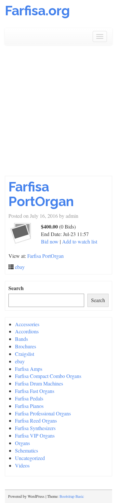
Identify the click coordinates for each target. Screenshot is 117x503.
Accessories (27, 324)
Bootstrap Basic (71, 496)
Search (16, 288)
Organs (22, 443)
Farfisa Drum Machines (39, 383)
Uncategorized (30, 457)
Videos (22, 465)
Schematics (26, 450)
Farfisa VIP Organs (35, 435)
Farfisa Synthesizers (35, 428)
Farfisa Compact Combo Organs (48, 375)
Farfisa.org (37, 11)
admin (72, 215)
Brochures (25, 346)
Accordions (27, 331)
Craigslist (24, 353)
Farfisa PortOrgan (41, 194)
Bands (21, 338)
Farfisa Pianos (29, 405)
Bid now (49, 241)
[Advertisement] (58, 114)
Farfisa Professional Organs (43, 413)
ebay (20, 266)
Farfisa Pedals (29, 398)
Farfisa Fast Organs (34, 390)
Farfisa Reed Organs (36, 420)
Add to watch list (79, 241)
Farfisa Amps (28, 368)
